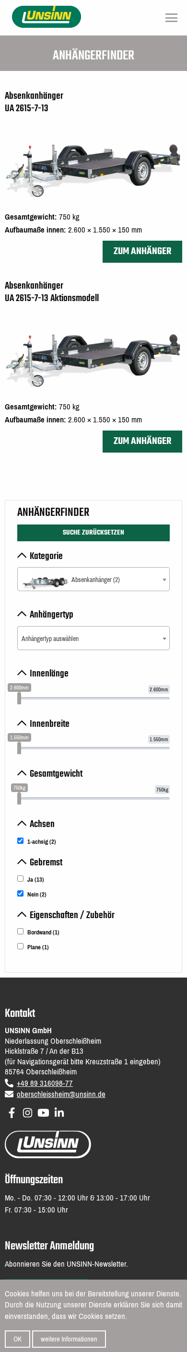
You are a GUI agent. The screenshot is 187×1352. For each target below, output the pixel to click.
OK (17, 1339)
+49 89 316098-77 (45, 1083)
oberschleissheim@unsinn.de (61, 1094)
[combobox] (93, 579)
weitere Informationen (69, 1339)
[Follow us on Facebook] (12, 1111)
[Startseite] (47, 16)
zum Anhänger (142, 251)
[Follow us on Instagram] (28, 1111)
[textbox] (93, 580)
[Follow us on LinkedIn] (59, 1111)
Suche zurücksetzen (93, 532)
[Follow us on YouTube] (43, 1111)
